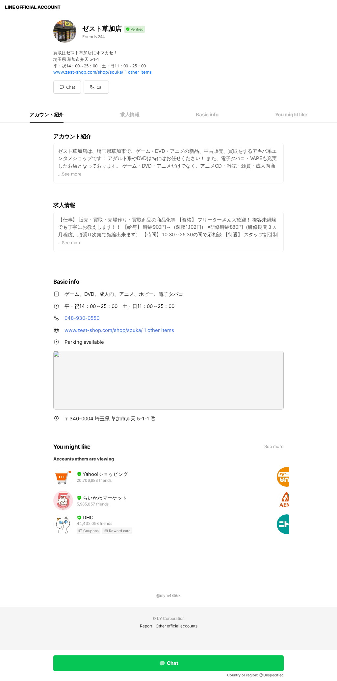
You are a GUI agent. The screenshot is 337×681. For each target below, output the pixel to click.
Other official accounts (176, 625)
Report (146, 625)
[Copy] (153, 418)
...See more (70, 173)
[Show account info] (134, 29)
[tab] (47, 115)
